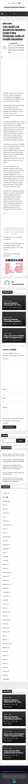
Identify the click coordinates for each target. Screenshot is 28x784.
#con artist (14, 47)
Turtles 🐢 (6, 671)
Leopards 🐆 (6, 596)
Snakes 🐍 (6, 663)
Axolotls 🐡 (6, 493)
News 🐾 (9, 23)
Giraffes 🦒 (6, 564)
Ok (14, 781)
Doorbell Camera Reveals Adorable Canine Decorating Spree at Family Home (9, 268)
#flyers (10, 50)
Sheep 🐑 (5, 659)
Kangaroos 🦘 (7, 584)
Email (5, 398)
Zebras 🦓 (6, 679)
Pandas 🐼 (6, 628)
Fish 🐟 (5, 552)
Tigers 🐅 (5, 667)
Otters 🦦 (5, 624)
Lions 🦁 (5, 600)
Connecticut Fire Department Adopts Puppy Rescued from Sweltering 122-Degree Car (18, 268)
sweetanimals (13, 43)
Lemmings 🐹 (6, 592)
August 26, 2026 (10, 738)
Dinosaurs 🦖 (6, 537)
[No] (26, 778)
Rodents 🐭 (6, 647)
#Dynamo (21, 47)
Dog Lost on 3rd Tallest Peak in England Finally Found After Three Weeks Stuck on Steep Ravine (13, 467)
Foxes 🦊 (5, 556)
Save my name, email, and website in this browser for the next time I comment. (13, 421)
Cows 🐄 (5, 529)
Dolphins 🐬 (6, 544)
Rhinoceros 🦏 (7, 643)
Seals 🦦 (5, 651)
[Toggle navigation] (14, 14)
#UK (9, 52)
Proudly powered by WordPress (9, 771)
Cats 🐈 (4, 23)
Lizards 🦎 (6, 604)
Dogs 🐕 (5, 301)
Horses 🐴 (6, 576)
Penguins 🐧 (6, 631)
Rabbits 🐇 (6, 639)
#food (14, 50)
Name (5, 389)
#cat (9, 47)
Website (5, 407)
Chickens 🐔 (6, 521)
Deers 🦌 (5, 533)
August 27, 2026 (10, 704)
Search (4, 435)
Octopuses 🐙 (7, 620)
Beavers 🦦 (6, 501)
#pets (22, 50)
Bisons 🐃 (5, 509)
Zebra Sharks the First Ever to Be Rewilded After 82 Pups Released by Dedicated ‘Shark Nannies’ (13, 479)
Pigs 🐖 (5, 635)
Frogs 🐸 (5, 560)
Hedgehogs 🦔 (7, 572)
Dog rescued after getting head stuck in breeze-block (13, 753)
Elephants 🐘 (6, 548)
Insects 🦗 (6, 580)
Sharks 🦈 (6, 655)
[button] (25, 14)
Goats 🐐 (5, 568)
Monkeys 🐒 (6, 612)
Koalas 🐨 (5, 588)
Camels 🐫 (6, 513)
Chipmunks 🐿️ (7, 525)
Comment (6, 358)
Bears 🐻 (5, 497)
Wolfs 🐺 (5, 675)
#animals (21, 45)
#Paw (18, 50)
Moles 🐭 (5, 608)
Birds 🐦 (5, 505)
